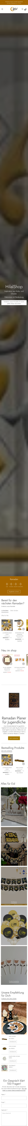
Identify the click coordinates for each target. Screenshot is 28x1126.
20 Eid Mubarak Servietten (7, 668)
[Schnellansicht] (11, 629)
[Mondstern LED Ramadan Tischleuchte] (19, 625)
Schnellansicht (13, 1041)
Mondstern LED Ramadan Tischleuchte (19, 634)
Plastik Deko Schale (14, 1056)
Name (3, 1094)
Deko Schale (19, 767)
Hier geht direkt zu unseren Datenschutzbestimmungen (14, 1089)
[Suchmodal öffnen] (22, 9)
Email (3, 1102)
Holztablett (12, 1065)
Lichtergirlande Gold (7, 633)
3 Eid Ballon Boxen (19, 667)
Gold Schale (12, 1046)
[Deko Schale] (19, 760)
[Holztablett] (4, 1068)
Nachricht (4, 1110)
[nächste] (25, 2)
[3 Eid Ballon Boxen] (19, 659)
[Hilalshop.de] (14, 9)
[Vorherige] (2, 2)
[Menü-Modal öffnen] (2, 9)
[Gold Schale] (4, 1049)
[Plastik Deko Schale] (4, 1059)
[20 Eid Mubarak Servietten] (7, 659)
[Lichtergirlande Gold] (7, 625)
